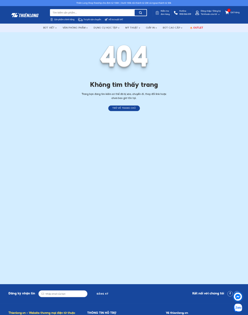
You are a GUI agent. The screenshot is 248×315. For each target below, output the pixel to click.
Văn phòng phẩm (74, 28)
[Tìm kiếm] (140, 13)
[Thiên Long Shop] (25, 15)
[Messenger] (238, 297)
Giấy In (151, 28)
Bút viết (49, 28)
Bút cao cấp (172, 28)
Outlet (198, 28)
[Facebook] (230, 293)
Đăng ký (102, 293)
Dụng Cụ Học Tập (106, 28)
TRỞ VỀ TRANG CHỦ (124, 108)
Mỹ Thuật (132, 28)
